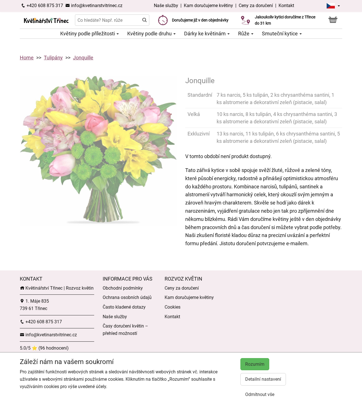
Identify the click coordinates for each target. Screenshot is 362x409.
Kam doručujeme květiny (208, 5)
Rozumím (254, 364)
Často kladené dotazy (124, 307)
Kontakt (286, 5)
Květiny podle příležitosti (88, 33)
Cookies (172, 307)
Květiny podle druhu (150, 33)
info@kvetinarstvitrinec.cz (96, 5)
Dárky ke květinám (205, 33)
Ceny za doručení (256, 5)
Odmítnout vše (259, 394)
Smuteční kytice (280, 33)
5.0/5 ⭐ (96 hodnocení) (44, 348)
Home (27, 58)
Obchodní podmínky (123, 288)
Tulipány (53, 58)
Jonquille (83, 58)
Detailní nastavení (263, 379)
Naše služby (166, 5)
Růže (244, 33)
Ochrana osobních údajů (127, 297)
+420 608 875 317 (44, 5)
